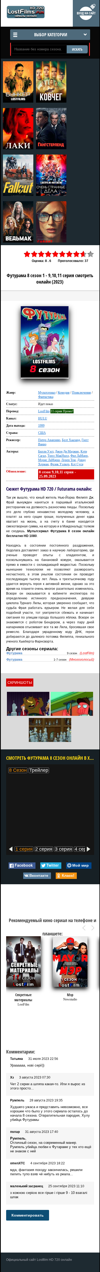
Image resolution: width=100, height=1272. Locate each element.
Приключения (81, 392)
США (42, 433)
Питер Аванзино (49, 440)
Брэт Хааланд (71, 440)
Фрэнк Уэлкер (59, 464)
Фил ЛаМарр (79, 456)
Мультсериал (46, 392)
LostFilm (44, 411)
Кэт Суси (77, 464)
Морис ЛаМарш (49, 460)
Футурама (14, 653)
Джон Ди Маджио (67, 451)
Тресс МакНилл (58, 456)
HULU (42, 418)
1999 (41, 425)
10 (90, 254)
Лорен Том (68, 460)
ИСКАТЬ (77, 49)
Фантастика (45, 397)
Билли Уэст (45, 451)
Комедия (64, 392)
